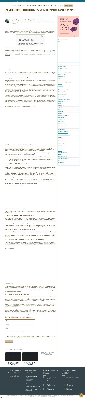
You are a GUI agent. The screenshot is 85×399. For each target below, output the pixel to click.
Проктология (60, 143)
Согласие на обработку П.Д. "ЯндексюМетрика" (33, 390)
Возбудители (60, 123)
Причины (60, 103)
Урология (60, 149)
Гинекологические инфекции (63, 82)
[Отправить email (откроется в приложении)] (79, 1)
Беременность (61, 78)
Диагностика (60, 96)
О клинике (28, 374)
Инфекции (60, 121)
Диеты (59, 113)
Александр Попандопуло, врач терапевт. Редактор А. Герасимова (28, 19)
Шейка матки (60, 91)
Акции (59, 64)
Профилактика (61, 117)
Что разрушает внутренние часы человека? (26, 40)
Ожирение (60, 162)
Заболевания (60, 85)
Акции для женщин (62, 66)
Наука (59, 137)
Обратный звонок (29, 382)
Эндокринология (61, 160)
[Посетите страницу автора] (7, 20)
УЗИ (59, 107)
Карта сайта (28, 392)
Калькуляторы (61, 101)
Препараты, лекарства (62, 115)
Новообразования (61, 156)
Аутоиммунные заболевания (63, 72)
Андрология (60, 70)
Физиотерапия (61, 119)
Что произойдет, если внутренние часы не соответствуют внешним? (30, 43)
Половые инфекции (62, 127)
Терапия (59, 147)
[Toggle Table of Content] (42, 36)
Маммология (60, 129)
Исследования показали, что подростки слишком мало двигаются (47, 353)
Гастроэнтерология (62, 74)
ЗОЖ (59, 109)
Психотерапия (61, 145)
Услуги (27, 383)
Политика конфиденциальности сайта (33, 386)
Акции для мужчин (61, 68)
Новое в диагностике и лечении (64, 134)
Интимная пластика (62, 152)
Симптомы (60, 105)
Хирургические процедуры (63, 158)
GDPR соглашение (9, 335)
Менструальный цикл (62, 89)
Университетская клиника (42, 2)
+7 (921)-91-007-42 (47, 1)
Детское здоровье (61, 94)
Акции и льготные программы (31, 376)
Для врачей (60, 138)
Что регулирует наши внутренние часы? (25, 39)
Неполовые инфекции (62, 125)
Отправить (9, 341)
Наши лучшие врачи (29, 379)
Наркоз (59, 154)
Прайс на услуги (29, 377)
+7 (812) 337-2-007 (38, 1)
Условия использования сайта (31, 385)
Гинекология (60, 76)
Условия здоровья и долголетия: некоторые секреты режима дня (13, 363)
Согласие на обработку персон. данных (33, 388)
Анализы (60, 97)
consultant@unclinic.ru (51, 389)
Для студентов (61, 140)
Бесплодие (60, 80)
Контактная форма (29, 380)
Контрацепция (61, 87)
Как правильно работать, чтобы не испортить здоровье (30, 363)
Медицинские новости (62, 131)
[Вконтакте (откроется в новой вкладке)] (78, 1)
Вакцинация (60, 111)
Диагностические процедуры (63, 99)
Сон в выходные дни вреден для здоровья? (26, 44)
